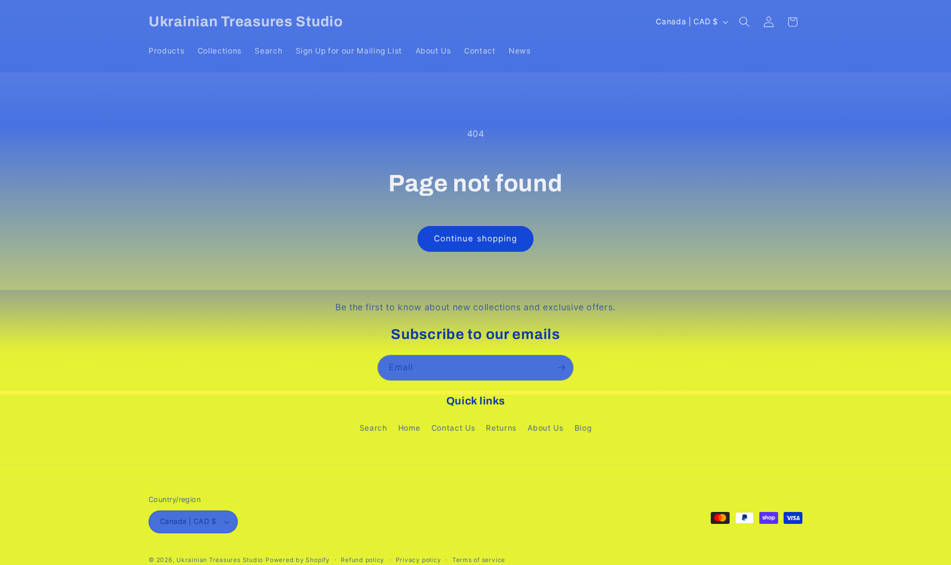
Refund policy (362, 560)
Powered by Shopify (297, 560)
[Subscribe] (561, 368)
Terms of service (478, 560)
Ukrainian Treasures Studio (219, 560)
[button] (744, 22)
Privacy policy (418, 560)
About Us (545, 428)
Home (409, 428)
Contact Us (453, 428)
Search (373, 428)
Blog (583, 428)
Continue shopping (476, 238)
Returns (501, 428)
